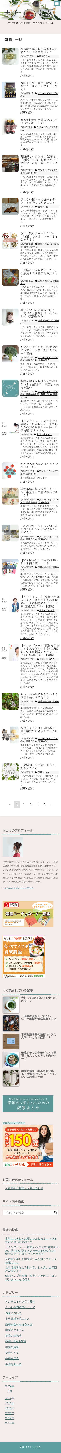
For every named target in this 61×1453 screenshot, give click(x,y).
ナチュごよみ (34, 1447)
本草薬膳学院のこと (17, 1318)
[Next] (51, 804)
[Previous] (10, 804)
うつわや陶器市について (20, 1307)
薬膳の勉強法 (13, 1335)
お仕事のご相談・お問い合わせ (24, 1188)
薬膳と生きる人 (14, 1330)
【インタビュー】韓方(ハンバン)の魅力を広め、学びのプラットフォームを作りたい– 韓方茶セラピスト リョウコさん (31, 1251)
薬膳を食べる (13, 1364)
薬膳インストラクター (14, 1123)
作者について (13, 1313)
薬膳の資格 (12, 1347)
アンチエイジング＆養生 (20, 1301)
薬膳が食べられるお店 (18, 1324)
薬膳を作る (12, 1352)
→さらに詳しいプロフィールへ (18, 888)
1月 (10, 1391)
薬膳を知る (12, 1358)
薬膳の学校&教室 (15, 1341)
